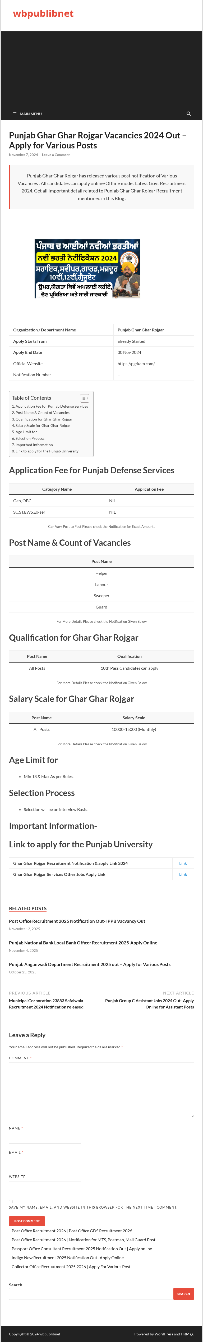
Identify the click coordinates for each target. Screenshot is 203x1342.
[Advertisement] (101, 68)
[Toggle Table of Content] (82, 398)
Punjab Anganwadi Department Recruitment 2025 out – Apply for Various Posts (89, 964)
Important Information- (35, 444)
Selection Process (30, 438)
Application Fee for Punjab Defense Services (52, 406)
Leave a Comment (56, 155)
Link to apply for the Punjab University (47, 451)
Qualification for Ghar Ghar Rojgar (44, 419)
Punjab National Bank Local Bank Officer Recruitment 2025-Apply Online (83, 942)
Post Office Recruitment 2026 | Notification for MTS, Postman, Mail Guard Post (83, 1239)
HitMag (187, 1334)
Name (16, 1128)
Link (183, 863)
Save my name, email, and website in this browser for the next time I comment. (93, 1207)
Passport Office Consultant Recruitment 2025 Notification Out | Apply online (82, 1248)
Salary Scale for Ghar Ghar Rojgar (43, 425)
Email (16, 1152)
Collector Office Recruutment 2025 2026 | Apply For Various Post (71, 1266)
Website (17, 1177)
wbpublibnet (43, 13)
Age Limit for (26, 431)
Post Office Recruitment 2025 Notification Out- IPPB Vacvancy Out (77, 921)
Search (15, 1284)
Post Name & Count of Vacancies (43, 412)
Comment (20, 1058)
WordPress (164, 1334)
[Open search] (189, 114)
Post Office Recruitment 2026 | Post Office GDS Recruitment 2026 (72, 1230)
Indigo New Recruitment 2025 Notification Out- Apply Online (68, 1257)
